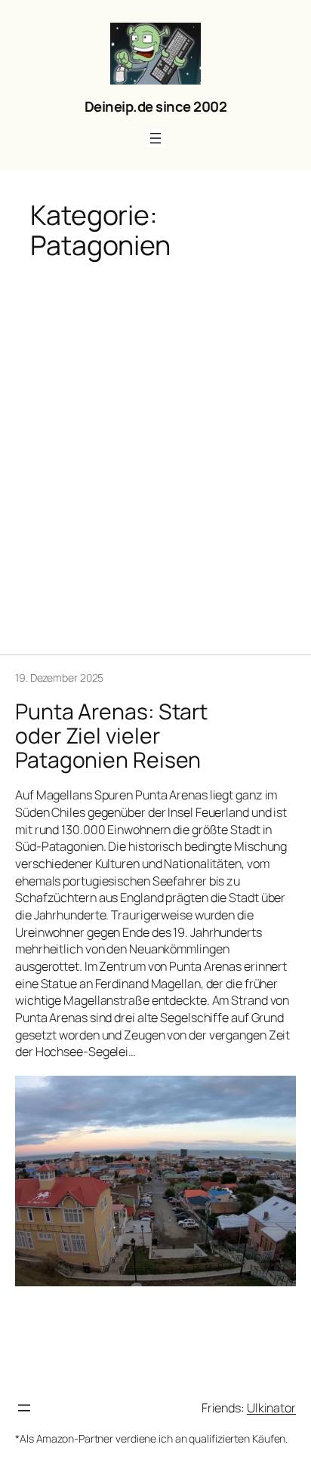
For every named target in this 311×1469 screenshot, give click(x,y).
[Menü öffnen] (155, 138)
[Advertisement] (155, 446)
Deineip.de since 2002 (156, 106)
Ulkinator (271, 1408)
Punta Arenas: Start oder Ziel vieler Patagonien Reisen (111, 736)
